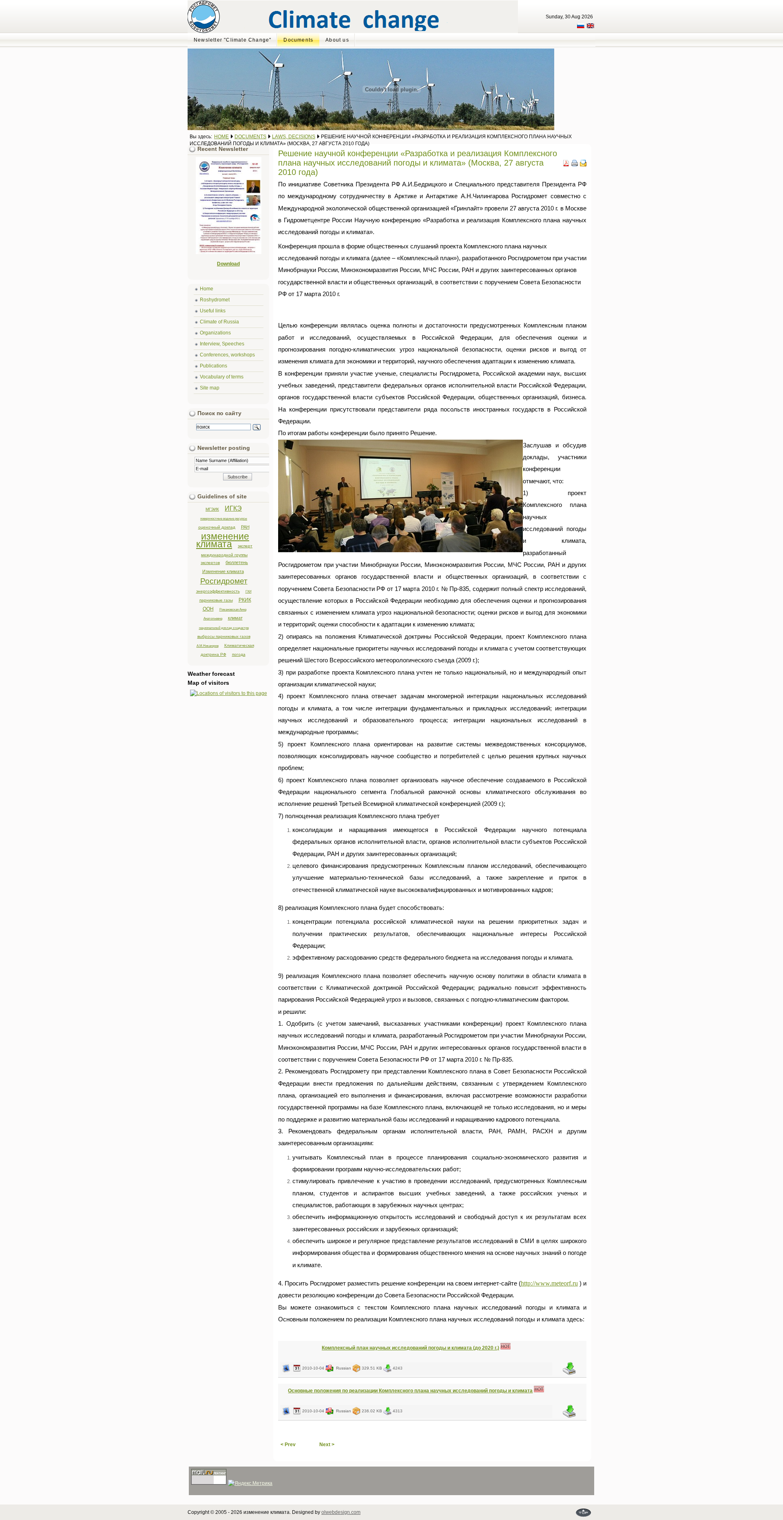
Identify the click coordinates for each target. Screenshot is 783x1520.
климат (235, 617)
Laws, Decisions (293, 136)
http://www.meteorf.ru (549, 1283)
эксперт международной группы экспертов (226, 554)
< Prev (288, 1444)
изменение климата (222, 540)
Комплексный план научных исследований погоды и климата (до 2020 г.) (410, 1348)
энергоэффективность (218, 591)
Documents (250, 136)
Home (221, 136)
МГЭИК (212, 509)
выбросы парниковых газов (223, 636)
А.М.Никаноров (208, 646)
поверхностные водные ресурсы (223, 518)
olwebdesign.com (341, 1512)
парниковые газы (216, 600)
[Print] (574, 165)
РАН (245, 526)
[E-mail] (583, 165)
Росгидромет (224, 581)
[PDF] (566, 165)
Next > (326, 1444)
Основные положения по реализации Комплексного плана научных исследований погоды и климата (410, 1391)
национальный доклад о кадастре (224, 628)
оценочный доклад (216, 527)
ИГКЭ (233, 508)
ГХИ (249, 591)
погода (239, 654)
